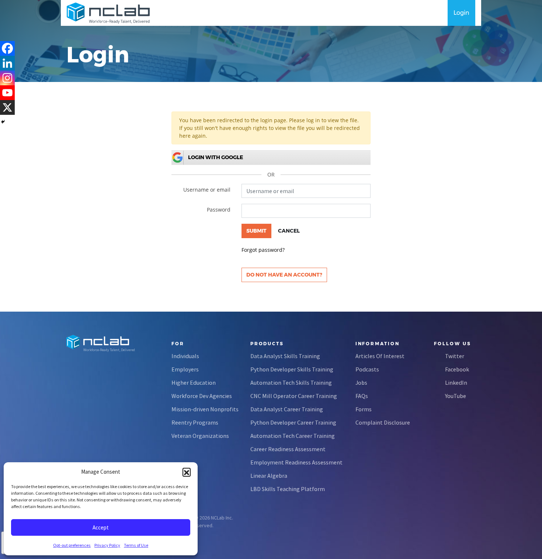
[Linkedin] (7, 63)
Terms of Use (136, 545)
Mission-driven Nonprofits (205, 409)
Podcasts (367, 369)
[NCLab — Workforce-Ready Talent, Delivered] (108, 13)
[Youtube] (7, 92)
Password (218, 209)
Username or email (206, 189)
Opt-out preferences (72, 545)
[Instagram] (7, 78)
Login (461, 12)
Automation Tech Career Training (292, 435)
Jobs (361, 382)
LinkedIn (456, 382)
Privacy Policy (107, 545)
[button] (186, 472)
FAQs (361, 395)
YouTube (455, 395)
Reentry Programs (194, 422)
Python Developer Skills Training (291, 369)
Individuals (185, 356)
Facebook (457, 369)
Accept (101, 527)
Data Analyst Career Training (286, 409)
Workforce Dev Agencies (201, 395)
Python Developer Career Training (293, 422)
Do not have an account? (284, 274)
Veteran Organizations (200, 435)
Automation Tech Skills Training (291, 382)
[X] (7, 107)
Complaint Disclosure (382, 422)
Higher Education (193, 382)
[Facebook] (7, 48)
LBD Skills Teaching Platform (287, 489)
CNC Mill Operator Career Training (293, 395)
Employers (185, 369)
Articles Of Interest (379, 356)
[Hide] (3, 122)
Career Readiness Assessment (288, 449)
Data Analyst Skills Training (285, 356)
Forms (363, 409)
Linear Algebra (268, 475)
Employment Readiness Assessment (296, 462)
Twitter (454, 356)
